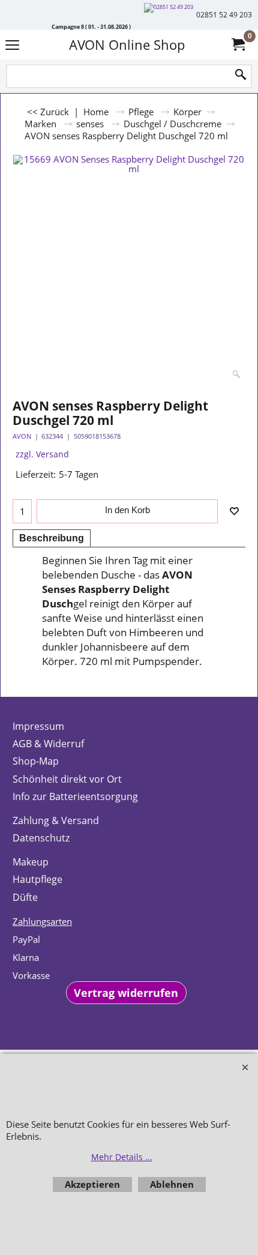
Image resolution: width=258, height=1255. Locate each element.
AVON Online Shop (127, 44)
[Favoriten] (234, 511)
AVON (22, 436)
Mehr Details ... (121, 1157)
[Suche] (240, 75)
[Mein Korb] (238, 44)
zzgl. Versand (42, 454)
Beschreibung (51, 538)
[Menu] (12, 46)
